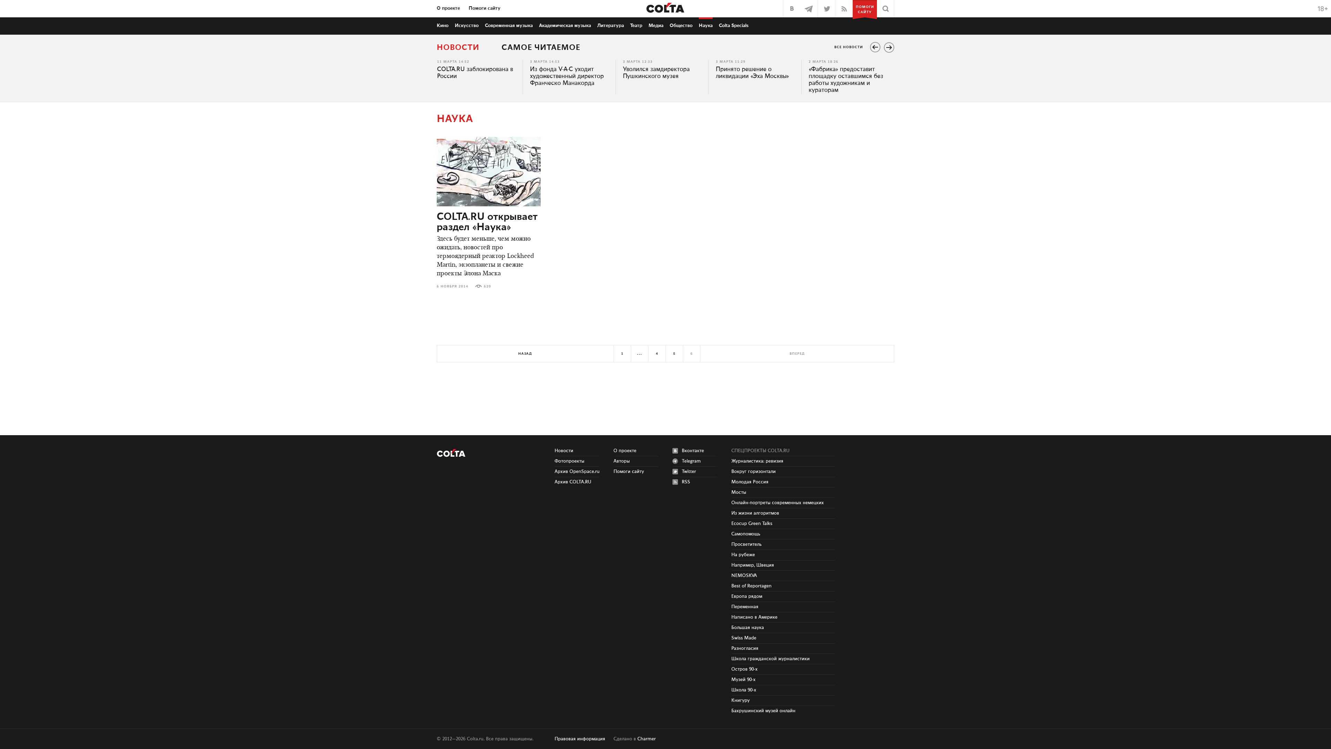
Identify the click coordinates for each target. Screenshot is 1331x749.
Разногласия (744, 648)
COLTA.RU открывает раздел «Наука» (487, 222)
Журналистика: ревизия (757, 461)
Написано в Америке (754, 617)
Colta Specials (734, 25)
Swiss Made (743, 638)
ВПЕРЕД (797, 353)
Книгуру (740, 700)
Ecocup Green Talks (751, 523)
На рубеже (743, 554)
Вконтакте (693, 450)
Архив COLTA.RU (573, 482)
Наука (706, 25)
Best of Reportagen (751, 586)
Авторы (622, 461)
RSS (686, 482)
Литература (610, 25)
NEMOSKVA (744, 575)
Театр (636, 25)
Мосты (738, 492)
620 (487, 286)
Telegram (691, 461)
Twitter (689, 471)
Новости (458, 48)
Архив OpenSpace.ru (577, 471)
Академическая (565, 25)
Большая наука (747, 627)
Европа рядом (746, 596)
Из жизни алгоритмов (755, 513)
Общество (681, 25)
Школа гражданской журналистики (770, 658)
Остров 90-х (744, 669)
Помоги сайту (485, 8)
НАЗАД (525, 353)
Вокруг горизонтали (753, 471)
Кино (443, 25)
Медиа (656, 25)
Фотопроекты (569, 461)
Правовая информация (580, 739)
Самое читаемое (541, 48)
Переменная (744, 606)
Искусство (467, 25)
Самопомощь (745, 534)
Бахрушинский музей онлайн (763, 710)
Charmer (646, 739)
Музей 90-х (743, 679)
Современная (509, 25)
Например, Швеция (752, 565)
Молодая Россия (749, 482)
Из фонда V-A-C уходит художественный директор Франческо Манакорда (567, 76)
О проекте (448, 8)
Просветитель (746, 544)
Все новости (848, 47)
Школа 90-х (743, 690)
